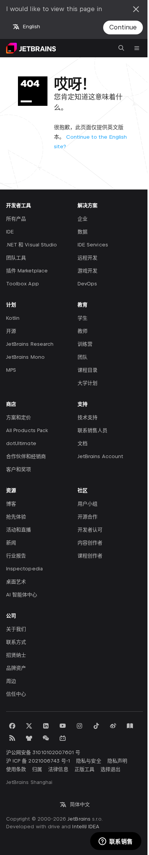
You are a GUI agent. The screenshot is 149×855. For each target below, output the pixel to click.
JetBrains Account (100, 456)
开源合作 (87, 517)
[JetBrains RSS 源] (12, 738)
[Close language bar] (136, 9)
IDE (10, 232)
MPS (11, 370)
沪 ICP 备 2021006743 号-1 (38, 761)
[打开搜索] (121, 48)
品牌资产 (16, 668)
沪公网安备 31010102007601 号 (43, 752)
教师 (82, 331)
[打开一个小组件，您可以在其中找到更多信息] (115, 841)
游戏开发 (87, 271)
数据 (82, 232)
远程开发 (87, 258)
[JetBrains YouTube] (63, 726)
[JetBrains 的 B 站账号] (63, 738)
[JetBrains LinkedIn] (46, 726)
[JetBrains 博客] (130, 726)
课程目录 (87, 370)
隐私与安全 (88, 761)
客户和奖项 (18, 469)
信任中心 (16, 694)
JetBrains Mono (25, 357)
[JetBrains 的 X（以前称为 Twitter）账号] (29, 726)
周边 (11, 681)
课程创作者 (90, 556)
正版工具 (84, 769)
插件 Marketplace (27, 271)
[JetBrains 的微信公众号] (46, 738)
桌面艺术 (16, 582)
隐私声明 (117, 761)
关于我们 (16, 629)
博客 (11, 504)
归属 (37, 769)
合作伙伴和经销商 (26, 456)
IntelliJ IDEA (85, 826)
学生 (82, 318)
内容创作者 (90, 543)
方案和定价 (18, 417)
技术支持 (87, 417)
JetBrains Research (29, 344)
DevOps (87, 284)
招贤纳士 (16, 655)
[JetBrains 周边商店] (29, 738)
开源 (11, 331)
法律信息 (58, 769)
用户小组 (87, 504)
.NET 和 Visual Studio (31, 245)
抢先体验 (16, 517)
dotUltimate (21, 443)
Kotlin (12, 318)
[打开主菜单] (137, 48)
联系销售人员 (92, 430)
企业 (82, 219)
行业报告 (16, 556)
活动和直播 (18, 530)
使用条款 (16, 769)
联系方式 (16, 642)
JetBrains (79, 819)
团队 (82, 357)
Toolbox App (22, 284)
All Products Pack (27, 430)
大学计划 (87, 383)
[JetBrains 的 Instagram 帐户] (79, 726)
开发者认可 (90, 530)
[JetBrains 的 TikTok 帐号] (96, 726)
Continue (123, 27)
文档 (82, 443)
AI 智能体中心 (21, 595)
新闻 (11, 543)
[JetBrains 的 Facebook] (12, 726)
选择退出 (110, 769)
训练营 (85, 344)
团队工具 (16, 258)
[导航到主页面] (31, 48)
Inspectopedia (24, 569)
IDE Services (93, 245)
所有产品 (16, 219)
